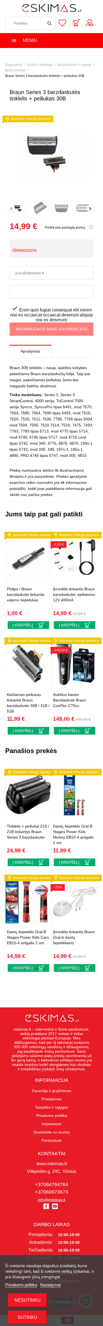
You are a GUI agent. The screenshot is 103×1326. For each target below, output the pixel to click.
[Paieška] (49, 23)
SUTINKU (27, 1317)
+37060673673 (51, 1192)
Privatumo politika (21, 1284)
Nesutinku (28, 1300)
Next (90, 208)
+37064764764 (51, 1184)
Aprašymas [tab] (30, 351)
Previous (11, 208)
